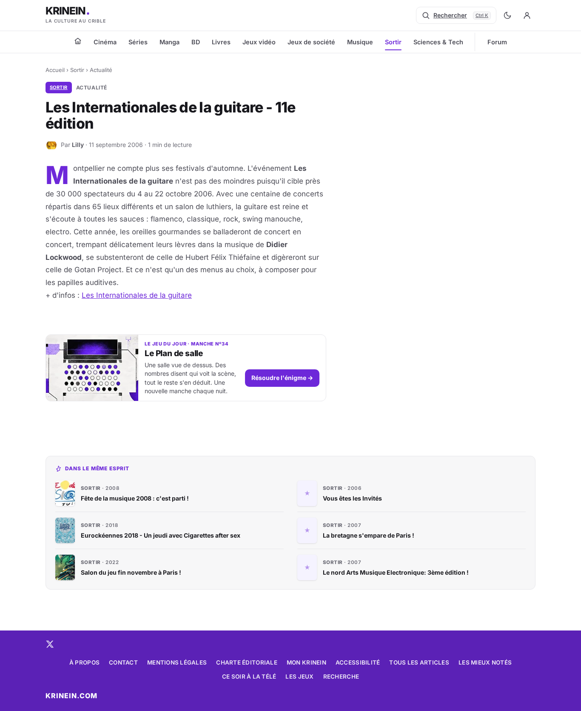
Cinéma (105, 42)
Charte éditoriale (246, 662)
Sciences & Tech (438, 42)
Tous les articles (419, 662)
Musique (360, 42)
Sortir (393, 42)
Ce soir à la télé (249, 676)
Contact (123, 662)
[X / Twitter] (50, 644)
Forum (497, 42)
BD (195, 42)
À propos (84, 662)
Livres (221, 42)
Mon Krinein (306, 662)
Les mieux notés (485, 662)
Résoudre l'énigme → (282, 377)
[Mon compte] (526, 15)
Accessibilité (358, 662)
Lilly (78, 144)
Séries (138, 42)
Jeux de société (311, 42)
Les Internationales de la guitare (137, 295)
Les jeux (299, 676)
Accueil (55, 69)
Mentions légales (177, 662)
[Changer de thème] (507, 15)
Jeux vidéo (259, 42)
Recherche (341, 676)
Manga (169, 42)
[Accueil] (77, 41)
